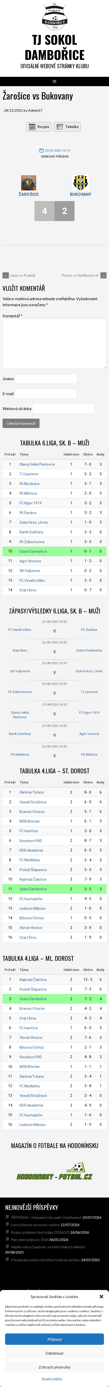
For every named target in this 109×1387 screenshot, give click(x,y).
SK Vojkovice (30, 571)
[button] (101, 1296)
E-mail (8, 393)
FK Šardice (28, 513)
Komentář (12, 315)
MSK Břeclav (30, 821)
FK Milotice (28, 493)
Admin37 (35, 110)
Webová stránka (17, 408)
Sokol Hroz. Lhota (34, 522)
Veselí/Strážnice (33, 802)
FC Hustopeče (31, 899)
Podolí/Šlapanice (33, 870)
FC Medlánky (30, 860)
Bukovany (80, 194)
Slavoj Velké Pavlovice (37, 464)
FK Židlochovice (32, 542)
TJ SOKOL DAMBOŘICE (55, 46)
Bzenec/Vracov (32, 812)
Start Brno (28, 590)
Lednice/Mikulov (33, 908)
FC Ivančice (29, 831)
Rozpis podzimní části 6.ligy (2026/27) (40, 1232)
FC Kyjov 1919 (31, 503)
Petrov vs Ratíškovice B (83, 275)
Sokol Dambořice (33, 551)
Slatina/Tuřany (32, 792)
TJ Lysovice (29, 474)
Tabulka (72, 127)
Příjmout (54, 1339)
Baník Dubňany (31, 532)
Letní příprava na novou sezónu (35, 1225)
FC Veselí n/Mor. (32, 581)
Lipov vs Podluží (19, 275)
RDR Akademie (31, 850)
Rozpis (43, 127)
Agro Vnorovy (30, 561)
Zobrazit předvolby (55, 1367)
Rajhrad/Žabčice (33, 879)
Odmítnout (54, 1353)
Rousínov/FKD (31, 841)
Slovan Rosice (31, 928)
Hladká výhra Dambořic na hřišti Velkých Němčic (48, 1247)
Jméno (8, 378)
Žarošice (29, 194)
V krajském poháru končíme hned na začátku (45, 1260)
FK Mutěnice (30, 484)
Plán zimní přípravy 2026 (30, 1239)
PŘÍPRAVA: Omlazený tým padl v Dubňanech (46, 1217)
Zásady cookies (52, 1378)
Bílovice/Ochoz (32, 918)
